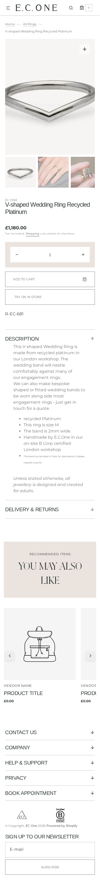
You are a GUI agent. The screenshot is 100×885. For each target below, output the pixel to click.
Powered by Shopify (61, 826)
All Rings (29, 24)
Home (10, 24)
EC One (11, 200)
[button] (8, 8)
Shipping (32, 233)
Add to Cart (24, 279)
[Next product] (90, 655)
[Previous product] (9, 655)
